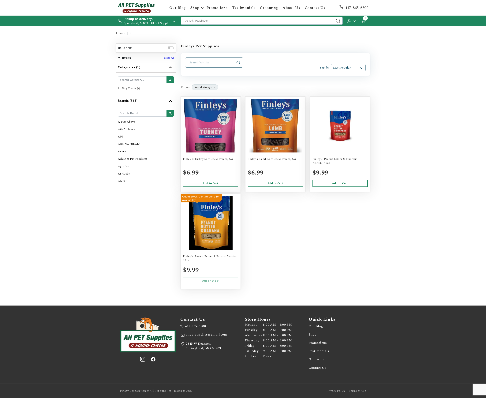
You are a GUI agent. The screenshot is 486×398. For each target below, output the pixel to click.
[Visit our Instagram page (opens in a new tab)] (142, 359)
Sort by (324, 68)
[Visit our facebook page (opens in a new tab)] (153, 359)
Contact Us (315, 8)
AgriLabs (124, 174)
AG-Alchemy (126, 129)
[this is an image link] (148, 334)
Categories (129, 67)
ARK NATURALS (129, 144)
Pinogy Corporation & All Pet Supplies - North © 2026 (156, 391)
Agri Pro (123, 166)
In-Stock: (125, 48)
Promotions (216, 8)
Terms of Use (357, 391)
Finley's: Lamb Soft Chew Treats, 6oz (272, 159)
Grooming (269, 8)
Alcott (122, 181)
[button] (351, 20)
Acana (122, 151)
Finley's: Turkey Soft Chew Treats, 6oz (208, 159)
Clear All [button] (169, 57)
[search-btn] (170, 79)
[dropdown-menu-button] (202, 8)
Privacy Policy (336, 391)
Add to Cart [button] (210, 183)
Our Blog (177, 8)
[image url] (136, 8)
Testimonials (243, 8)
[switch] (171, 47)
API (120, 137)
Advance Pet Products (132, 159)
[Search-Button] (338, 21)
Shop (194, 8)
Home (120, 33)
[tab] (146, 79)
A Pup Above (126, 122)
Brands (127, 101)
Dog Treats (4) (131, 88)
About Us (291, 8)
